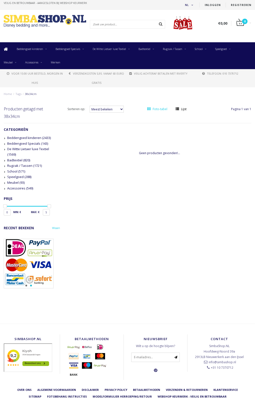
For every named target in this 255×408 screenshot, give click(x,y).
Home (8, 94)
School (199, 49)
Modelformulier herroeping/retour (122, 396)
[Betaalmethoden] (73, 347)
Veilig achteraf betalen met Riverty (161, 73)
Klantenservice (225, 390)
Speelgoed (221, 49)
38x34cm (31, 94)
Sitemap (35, 396)
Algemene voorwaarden (56, 390)
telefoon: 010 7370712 (222, 73)
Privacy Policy (116, 390)
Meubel (8, 62)
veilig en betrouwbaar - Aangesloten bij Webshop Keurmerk (45, 3)
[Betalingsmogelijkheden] (32, 263)
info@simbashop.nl (222, 362)
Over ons (24, 390)
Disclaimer (90, 390)
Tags (18, 94)
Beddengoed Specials (68, 49)
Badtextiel (144, 49)
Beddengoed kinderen (30, 49)
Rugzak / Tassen (172, 49)
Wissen (56, 228)
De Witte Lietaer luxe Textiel (109, 49)
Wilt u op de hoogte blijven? (155, 346)
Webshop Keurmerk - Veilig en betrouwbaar (192, 396)
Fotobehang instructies (67, 396)
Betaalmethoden (146, 390)
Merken (55, 62)
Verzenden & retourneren (187, 390)
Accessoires (31, 62)
